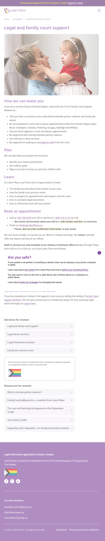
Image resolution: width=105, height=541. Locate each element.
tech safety (29, 270)
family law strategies (28, 282)
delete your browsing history (75, 270)
